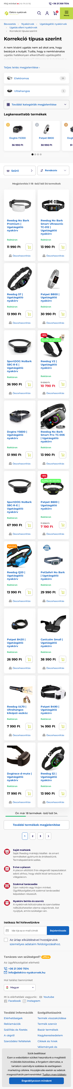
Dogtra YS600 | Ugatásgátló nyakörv (17, 435)
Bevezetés (10, 23)
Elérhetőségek (13, 1018)
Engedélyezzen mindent (37, 1080)
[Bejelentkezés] (47, 13)
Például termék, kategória (29, 41)
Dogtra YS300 (17, 137)
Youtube (48, 996)
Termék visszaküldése (52, 1018)
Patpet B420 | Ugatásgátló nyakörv (16, 643)
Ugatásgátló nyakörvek (53, 23)
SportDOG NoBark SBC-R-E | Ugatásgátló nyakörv (19, 506)
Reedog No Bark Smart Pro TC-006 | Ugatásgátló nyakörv (53, 436)
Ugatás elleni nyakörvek (23, 27)
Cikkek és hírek (47, 1041)
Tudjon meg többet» (54, 1074)
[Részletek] (29, 247)
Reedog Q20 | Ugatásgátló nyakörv (16, 575)
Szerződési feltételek (17, 1041)
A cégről (9, 1035)
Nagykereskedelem (50, 1035)
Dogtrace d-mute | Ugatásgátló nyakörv (19, 777)
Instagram (33, 1000)
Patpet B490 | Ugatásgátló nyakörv (50, 710)
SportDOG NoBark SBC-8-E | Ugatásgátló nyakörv (19, 366)
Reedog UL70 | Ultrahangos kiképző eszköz (17, 710)
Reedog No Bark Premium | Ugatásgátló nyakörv (18, 225)
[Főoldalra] (15, 13)
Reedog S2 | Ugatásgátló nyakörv (49, 777)
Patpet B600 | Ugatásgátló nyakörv (50, 505)
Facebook (14, 1000)
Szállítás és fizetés (15, 1029)
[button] (39, 13)
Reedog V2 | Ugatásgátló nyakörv (49, 364)
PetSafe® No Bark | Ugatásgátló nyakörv (53, 575)
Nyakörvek (27, 23)
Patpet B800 (46, 137)
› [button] (22, 67)
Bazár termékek (48, 1029)
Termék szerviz (47, 1023)
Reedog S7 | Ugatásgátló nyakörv (15, 297)
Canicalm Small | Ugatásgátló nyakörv (52, 643)
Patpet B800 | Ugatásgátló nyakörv (50, 297)
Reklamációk (12, 1023)
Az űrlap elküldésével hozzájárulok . (35, 942)
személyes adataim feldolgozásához (35, 944)
